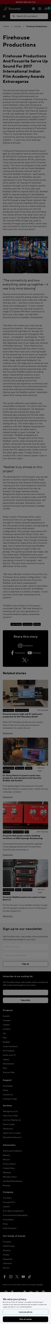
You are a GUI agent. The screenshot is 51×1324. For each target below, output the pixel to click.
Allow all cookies (25, 1319)
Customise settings (25, 1312)
